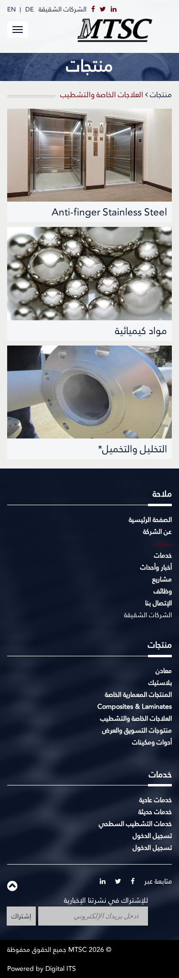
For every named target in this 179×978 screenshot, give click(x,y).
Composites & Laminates (134, 706)
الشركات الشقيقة (62, 9)
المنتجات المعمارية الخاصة (138, 694)
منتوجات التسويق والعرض (137, 730)
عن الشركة (157, 531)
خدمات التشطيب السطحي (135, 823)
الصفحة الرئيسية (150, 519)
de (29, 9)
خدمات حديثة (155, 811)
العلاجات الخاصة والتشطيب (136, 718)
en (11, 9)
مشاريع (162, 579)
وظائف (163, 591)
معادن (164, 670)
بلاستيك (160, 682)
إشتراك (21, 916)
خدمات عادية (155, 800)
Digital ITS (60, 968)
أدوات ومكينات (152, 742)
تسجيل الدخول (152, 835)
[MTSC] (124, 30)
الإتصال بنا (158, 603)
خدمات (163, 555)
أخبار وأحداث (156, 567)
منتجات (160, 95)
